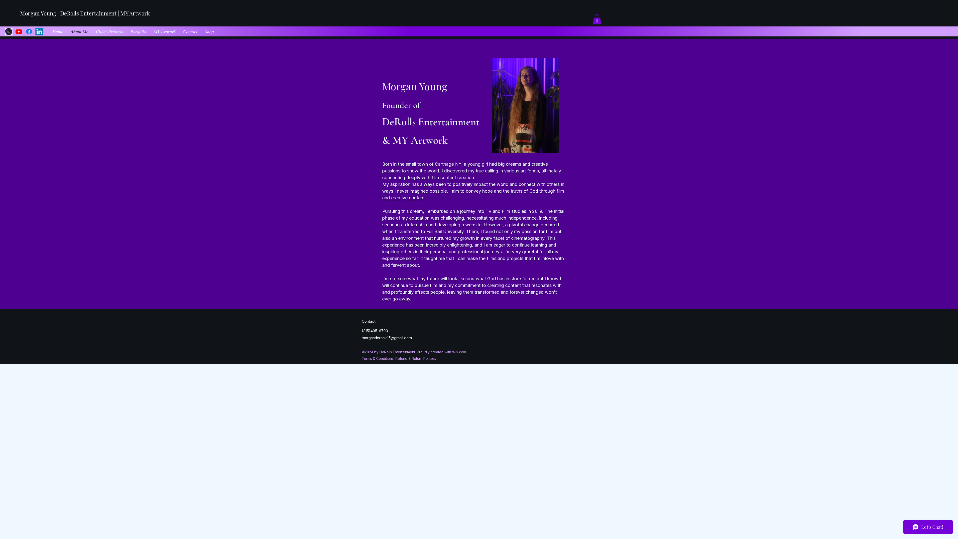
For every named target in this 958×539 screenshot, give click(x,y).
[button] (597, 19)
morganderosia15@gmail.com (387, 337)
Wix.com (459, 352)
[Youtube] (19, 31)
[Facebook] (29, 31)
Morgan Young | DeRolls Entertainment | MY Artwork (85, 13)
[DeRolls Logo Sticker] (8, 31)
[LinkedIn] (39, 31)
